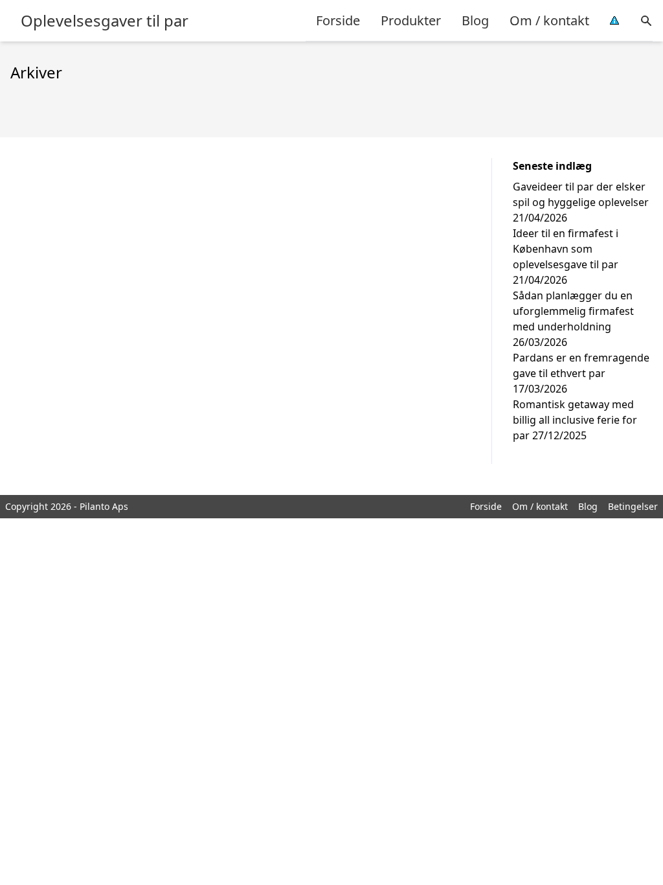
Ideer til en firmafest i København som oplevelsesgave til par (565, 248)
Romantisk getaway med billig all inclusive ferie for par (575, 419)
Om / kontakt (549, 20)
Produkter (411, 20)
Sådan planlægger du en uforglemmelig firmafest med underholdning (573, 311)
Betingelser (633, 506)
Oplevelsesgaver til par (104, 20)
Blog (475, 20)
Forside (338, 20)
